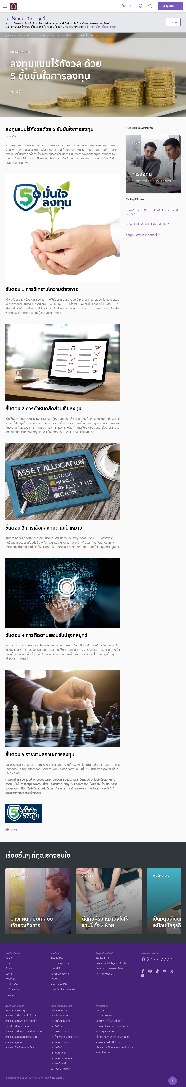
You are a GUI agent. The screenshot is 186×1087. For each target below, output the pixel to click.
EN (131, 6)
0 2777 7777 (157, 958)
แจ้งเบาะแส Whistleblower (109, 1042)
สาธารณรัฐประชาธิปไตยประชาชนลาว (24, 1032)
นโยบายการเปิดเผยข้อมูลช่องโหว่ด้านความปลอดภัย (114, 1050)
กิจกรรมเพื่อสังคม (60, 974)
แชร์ (17, 92)
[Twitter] (172, 970)
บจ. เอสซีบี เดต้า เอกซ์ (62, 1058)
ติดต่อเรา (100, 1010)
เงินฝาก (9, 968)
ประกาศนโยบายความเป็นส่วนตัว (112, 1026)
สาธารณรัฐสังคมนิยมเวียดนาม (21, 1037)
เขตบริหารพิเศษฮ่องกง (17, 1026)
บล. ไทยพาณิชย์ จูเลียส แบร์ (65, 1037)
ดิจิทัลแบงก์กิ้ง (12, 990)
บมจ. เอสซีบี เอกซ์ (59, 1010)
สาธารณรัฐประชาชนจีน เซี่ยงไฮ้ (21, 1021)
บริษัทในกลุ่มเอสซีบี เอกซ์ (63, 990)
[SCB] (13, 6)
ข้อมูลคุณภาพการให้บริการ (109, 968)
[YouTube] (164, 970)
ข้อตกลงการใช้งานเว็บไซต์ (109, 1021)
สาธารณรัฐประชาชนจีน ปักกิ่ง (20, 1015)
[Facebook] (143, 970)
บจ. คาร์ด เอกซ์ (58, 1053)
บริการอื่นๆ (11, 995)
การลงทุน (10, 979)
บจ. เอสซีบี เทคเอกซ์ (61, 1069)
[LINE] (150, 970)
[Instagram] (143, 975)
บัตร (7, 963)
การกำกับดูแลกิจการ (61, 963)
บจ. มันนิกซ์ (56, 1047)
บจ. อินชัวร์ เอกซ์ (59, 1026)
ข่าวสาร (55, 979)
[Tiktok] (157, 970)
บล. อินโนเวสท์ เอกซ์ (60, 1021)
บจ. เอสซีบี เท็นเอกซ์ (60, 1042)
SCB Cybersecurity (106, 1032)
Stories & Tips (26, 35)
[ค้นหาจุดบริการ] (141, 6)
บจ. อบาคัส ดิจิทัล (60, 1032)
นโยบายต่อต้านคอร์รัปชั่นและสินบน (113, 1037)
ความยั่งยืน (56, 968)
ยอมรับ (173, 22)
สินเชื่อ (8, 958)
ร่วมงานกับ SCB (59, 984)
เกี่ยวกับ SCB (57, 958)
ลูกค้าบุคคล (10, 35)
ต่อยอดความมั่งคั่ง (45, 35)
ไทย (124, 6)
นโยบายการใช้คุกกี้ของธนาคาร (100, 27)
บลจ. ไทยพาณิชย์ (59, 1015)
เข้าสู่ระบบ (168, 6)
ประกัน (8, 974)
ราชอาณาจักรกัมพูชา (16, 1010)
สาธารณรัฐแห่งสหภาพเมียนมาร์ (21, 1047)
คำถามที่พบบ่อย (104, 974)
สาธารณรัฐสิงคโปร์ (15, 1042)
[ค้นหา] (150, 6)
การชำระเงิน (11, 984)
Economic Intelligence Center (111, 963)
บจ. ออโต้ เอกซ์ (58, 1063)
